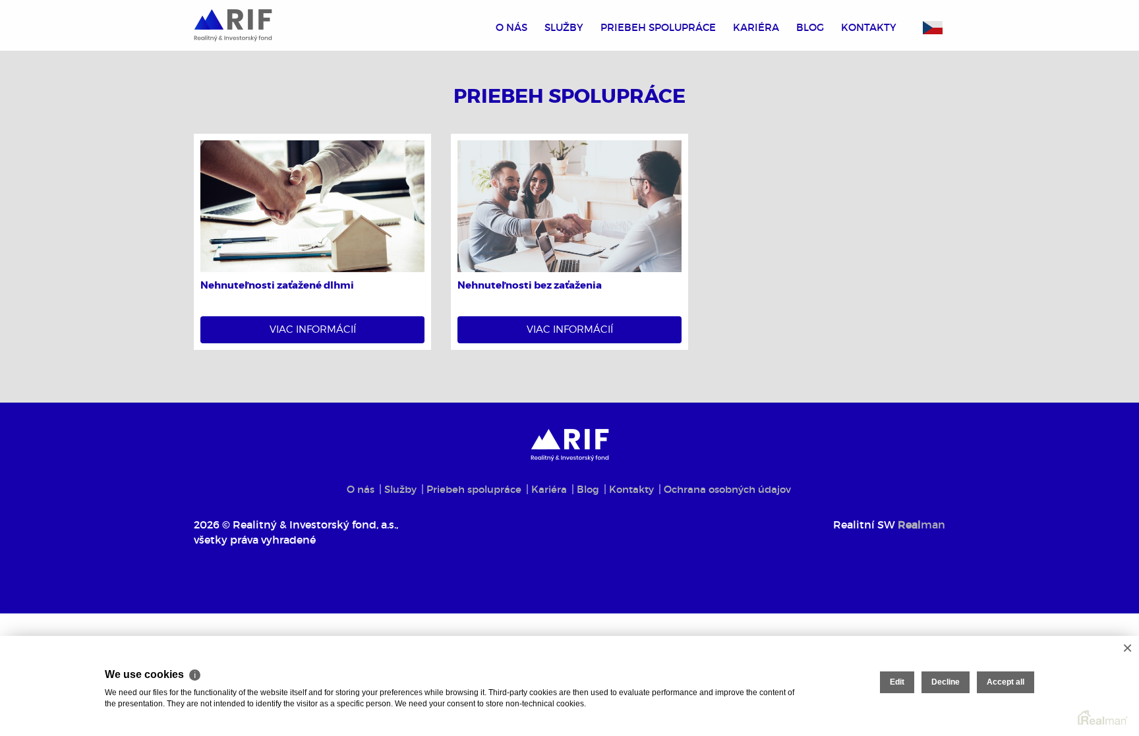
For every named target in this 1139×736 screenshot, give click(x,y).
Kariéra (756, 27)
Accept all (1005, 682)
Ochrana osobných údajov (727, 489)
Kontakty (868, 27)
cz (932, 28)
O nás (511, 27)
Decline (945, 682)
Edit (897, 682)
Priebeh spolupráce (658, 27)
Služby (563, 27)
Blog (810, 27)
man (921, 524)
